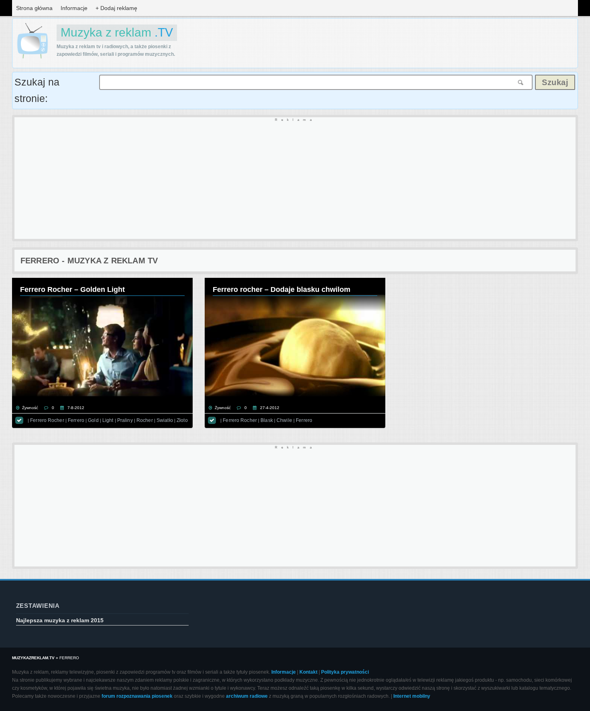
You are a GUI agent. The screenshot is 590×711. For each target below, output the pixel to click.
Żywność (30, 407)
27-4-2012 (269, 407)
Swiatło (165, 420)
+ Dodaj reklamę (116, 8)
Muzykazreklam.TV (33, 658)
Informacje (74, 8)
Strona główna (34, 8)
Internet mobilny (411, 696)
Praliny (125, 420)
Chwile (284, 420)
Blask (266, 420)
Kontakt (308, 672)
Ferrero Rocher (47, 420)
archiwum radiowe (247, 696)
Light (108, 420)
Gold (93, 420)
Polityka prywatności (345, 672)
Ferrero (76, 420)
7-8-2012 (75, 407)
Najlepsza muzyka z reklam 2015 (60, 620)
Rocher (144, 420)
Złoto (182, 420)
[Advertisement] (255, 178)
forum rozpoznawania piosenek (137, 696)
